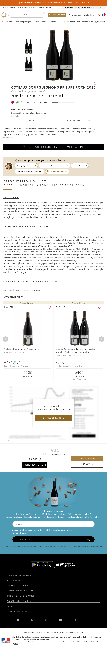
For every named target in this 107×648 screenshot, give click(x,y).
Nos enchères (41, 21)
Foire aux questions (18, 611)
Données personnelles (74, 632)
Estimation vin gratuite (19, 575)
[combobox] (100, 7)
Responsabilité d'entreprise (21, 590)
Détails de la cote (53, 418)
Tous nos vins (7, 21)
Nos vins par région (23, 21)
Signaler (39, 289)
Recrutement (14, 580)
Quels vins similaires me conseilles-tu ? (54, 165)
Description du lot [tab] (28, 120)
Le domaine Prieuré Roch (25, 226)
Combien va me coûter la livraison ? (29, 171)
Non (24, 533)
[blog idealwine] (89, 619)
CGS (62, 632)
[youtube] (60, 619)
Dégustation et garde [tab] (79, 120)
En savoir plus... (8, 137)
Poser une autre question (58, 171)
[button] (57, 55)
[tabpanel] (53, 133)
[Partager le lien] (95, 83)
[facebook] (18, 619)
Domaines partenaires (19, 601)
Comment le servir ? (80, 165)
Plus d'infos (15, 116)
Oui (16, 533)
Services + (55, 21)
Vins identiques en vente (34, 465)
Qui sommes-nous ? (17, 585)
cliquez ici (18, 7)
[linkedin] (75, 619)
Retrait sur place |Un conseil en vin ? (27, 7)
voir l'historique (87, 458)
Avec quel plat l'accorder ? (26, 165)
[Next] (101, 339)
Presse (10, 606)
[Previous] (5, 339)
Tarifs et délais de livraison (21, 596)
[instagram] (46, 619)
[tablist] (53, 120)
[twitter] (32, 619)
